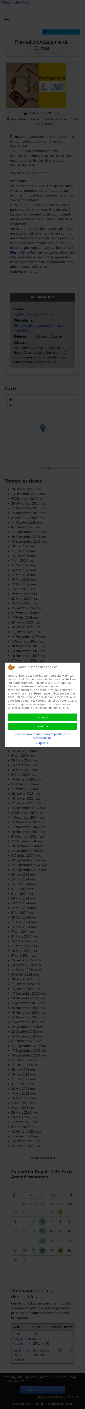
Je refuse (42, 726)
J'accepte (42, 717)
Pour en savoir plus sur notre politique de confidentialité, (42, 736)
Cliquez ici (42, 743)
